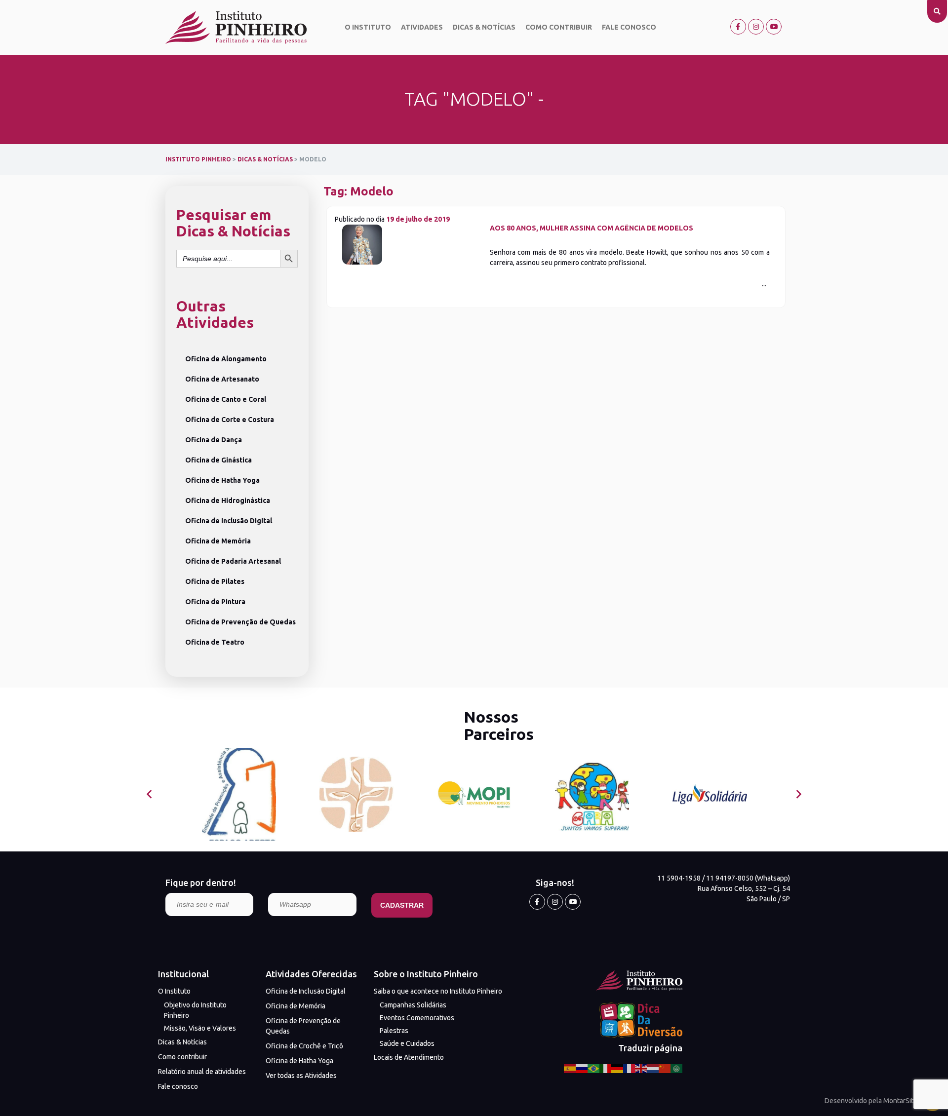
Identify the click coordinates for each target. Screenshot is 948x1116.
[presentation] (149, 794)
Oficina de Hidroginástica (227, 500)
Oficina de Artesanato (222, 379)
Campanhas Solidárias (413, 1005)
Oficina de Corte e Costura (229, 419)
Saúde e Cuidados (407, 1043)
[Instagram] (756, 27)
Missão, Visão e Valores (200, 1028)
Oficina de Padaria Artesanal (233, 561)
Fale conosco (629, 27)
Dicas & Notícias (484, 27)
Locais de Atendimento (409, 1057)
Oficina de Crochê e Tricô (304, 1046)
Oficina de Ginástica (218, 460)
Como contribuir (558, 27)
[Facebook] (738, 27)
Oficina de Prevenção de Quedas (240, 622)
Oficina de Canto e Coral (225, 399)
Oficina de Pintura (215, 602)
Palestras (394, 1031)
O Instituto (368, 27)
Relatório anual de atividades (202, 1072)
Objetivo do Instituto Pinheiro (195, 1010)
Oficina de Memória (218, 541)
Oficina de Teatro (214, 642)
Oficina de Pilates (214, 581)
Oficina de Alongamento (226, 359)
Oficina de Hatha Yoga (222, 480)
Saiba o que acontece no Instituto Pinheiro (438, 991)
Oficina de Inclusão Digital (228, 521)
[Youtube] (774, 27)
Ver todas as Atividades (301, 1075)
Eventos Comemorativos (417, 1018)
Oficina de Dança (213, 440)
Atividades (422, 27)
